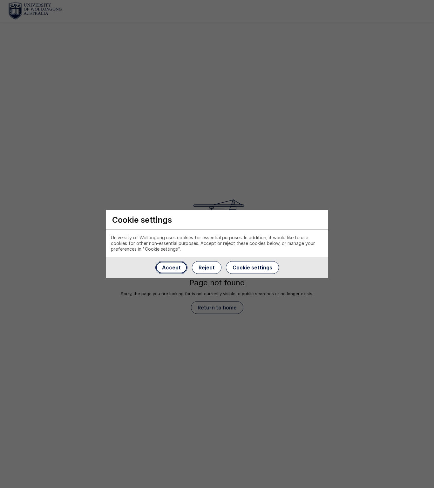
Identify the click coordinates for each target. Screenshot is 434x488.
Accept (171, 267)
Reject (207, 267)
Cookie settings (252, 267)
